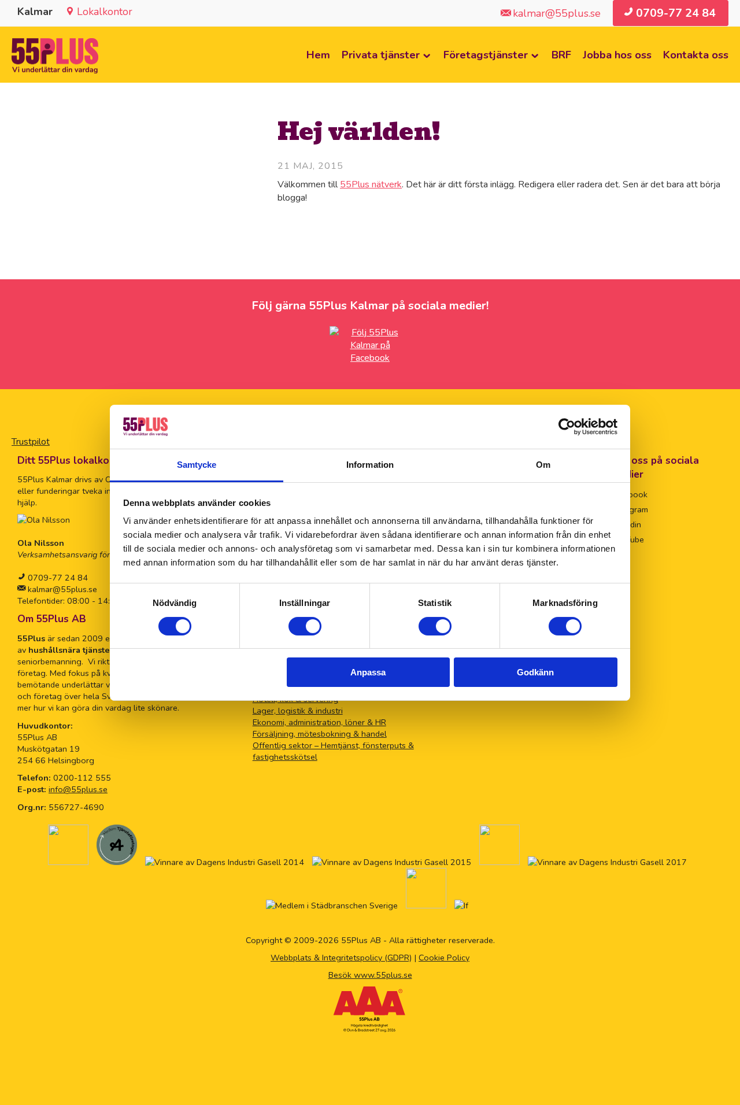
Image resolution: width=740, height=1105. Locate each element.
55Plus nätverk (371, 184)
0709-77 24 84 (57, 577)
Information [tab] (370, 465)
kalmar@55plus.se (61, 589)
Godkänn (535, 672)
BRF (561, 54)
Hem (318, 54)
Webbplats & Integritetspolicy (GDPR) (341, 957)
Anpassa (368, 672)
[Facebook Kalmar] (370, 358)
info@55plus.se (78, 789)
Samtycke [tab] (197, 465)
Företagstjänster (485, 54)
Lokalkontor (104, 12)
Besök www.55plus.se (370, 975)
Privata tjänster (381, 54)
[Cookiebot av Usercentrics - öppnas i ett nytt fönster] (566, 426)
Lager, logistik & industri (298, 710)
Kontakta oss (695, 54)
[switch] (304, 626)
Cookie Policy (444, 957)
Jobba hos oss (617, 54)
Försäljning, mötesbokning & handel (320, 734)
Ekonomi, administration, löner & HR (319, 722)
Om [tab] (543, 465)
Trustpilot (31, 441)
